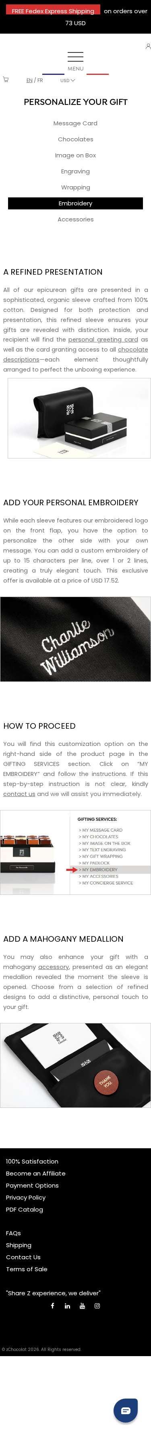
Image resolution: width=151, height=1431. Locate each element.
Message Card (75, 123)
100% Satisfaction (32, 1161)
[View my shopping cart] (6, 80)
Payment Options (32, 1185)
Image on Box (75, 155)
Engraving (75, 171)
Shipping (18, 1245)
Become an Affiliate (36, 1173)
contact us (19, 794)
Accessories (76, 219)
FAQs (13, 1233)
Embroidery (75, 203)
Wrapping (75, 187)
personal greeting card (103, 340)
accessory (53, 967)
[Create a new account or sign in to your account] (148, 46)
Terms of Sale (27, 1269)
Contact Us (23, 1257)
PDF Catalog (24, 1209)
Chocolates (75, 139)
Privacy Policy (26, 1197)
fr (40, 80)
